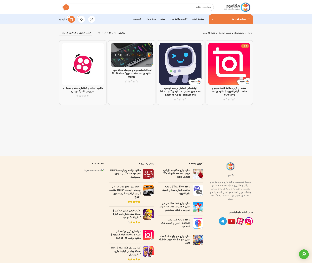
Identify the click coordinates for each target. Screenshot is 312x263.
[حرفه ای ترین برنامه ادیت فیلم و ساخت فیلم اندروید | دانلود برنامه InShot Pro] (148, 235)
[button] (304, 254)
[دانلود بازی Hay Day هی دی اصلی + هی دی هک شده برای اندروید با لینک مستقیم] (198, 207)
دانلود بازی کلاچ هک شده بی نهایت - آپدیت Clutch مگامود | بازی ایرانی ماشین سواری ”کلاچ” (125, 192)
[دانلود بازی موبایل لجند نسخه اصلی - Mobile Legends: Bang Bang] (198, 240)
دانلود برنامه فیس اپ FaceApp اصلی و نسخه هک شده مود (175, 223)
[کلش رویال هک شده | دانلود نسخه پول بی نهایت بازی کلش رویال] (148, 254)
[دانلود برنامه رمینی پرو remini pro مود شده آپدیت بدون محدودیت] (148, 174)
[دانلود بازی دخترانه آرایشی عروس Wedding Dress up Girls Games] (198, 174)
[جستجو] (66, 7)
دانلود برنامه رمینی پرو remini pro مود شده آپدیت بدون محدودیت (125, 174)
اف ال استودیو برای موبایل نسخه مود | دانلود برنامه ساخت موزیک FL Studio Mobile (131, 74)
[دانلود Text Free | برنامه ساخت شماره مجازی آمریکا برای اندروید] (198, 191)
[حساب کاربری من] (92, 19)
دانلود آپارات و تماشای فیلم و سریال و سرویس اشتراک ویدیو (83, 89)
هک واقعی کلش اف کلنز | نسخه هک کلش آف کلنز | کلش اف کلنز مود (127, 214)
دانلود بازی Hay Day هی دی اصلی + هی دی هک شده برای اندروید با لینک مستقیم (175, 207)
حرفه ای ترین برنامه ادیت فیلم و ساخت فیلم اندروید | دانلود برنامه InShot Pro (229, 91)
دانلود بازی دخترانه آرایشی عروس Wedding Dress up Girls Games (176, 174)
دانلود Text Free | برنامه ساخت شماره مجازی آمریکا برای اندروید (176, 190)
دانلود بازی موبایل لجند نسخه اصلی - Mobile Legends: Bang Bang (174, 240)
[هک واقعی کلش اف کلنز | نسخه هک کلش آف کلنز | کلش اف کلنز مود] (148, 217)
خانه (250, 33)
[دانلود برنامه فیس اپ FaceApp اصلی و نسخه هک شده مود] (198, 224)
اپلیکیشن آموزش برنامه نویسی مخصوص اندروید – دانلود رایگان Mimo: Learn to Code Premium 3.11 (180, 91)
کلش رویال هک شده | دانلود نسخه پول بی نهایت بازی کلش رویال (126, 251)
